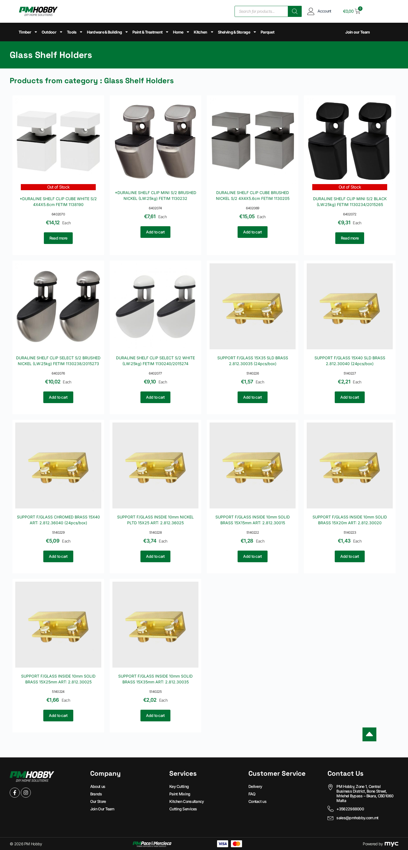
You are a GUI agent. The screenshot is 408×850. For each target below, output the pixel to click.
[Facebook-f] (15, 793)
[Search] (295, 11)
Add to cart (155, 232)
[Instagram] (26, 793)
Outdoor (49, 32)
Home (178, 32)
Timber (25, 32)
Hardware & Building (104, 32)
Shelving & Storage (234, 32)
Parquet (267, 32)
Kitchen (200, 32)
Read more (58, 238)
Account (324, 11)
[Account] (311, 11)
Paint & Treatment (147, 32)
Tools (72, 32)
